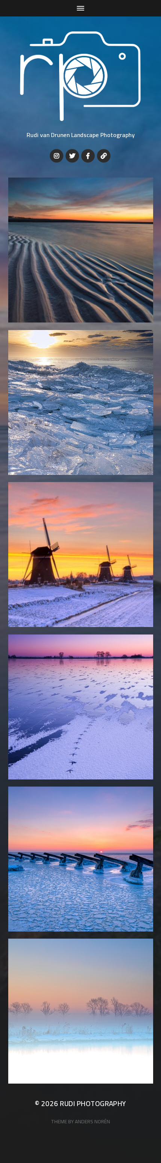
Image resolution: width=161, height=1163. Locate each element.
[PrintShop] (103, 156)
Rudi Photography (93, 1103)
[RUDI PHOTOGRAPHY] (81, 76)
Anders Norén (92, 1121)
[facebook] (88, 156)
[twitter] (72, 156)
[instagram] (56, 156)
